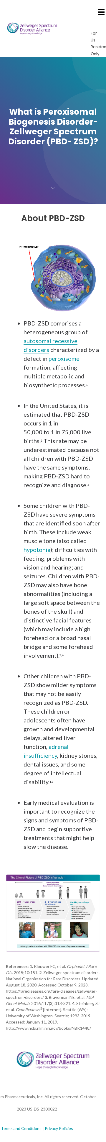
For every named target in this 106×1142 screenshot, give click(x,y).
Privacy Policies (59, 1128)
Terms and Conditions (21, 1128)
